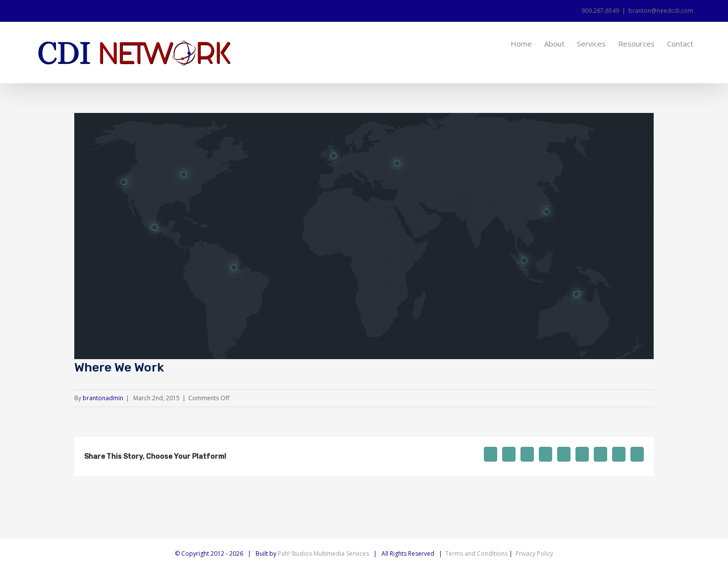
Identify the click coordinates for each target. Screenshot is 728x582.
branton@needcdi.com (660, 10)
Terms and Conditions (476, 553)
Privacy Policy (534, 553)
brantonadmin (103, 398)
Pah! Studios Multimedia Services (323, 553)
